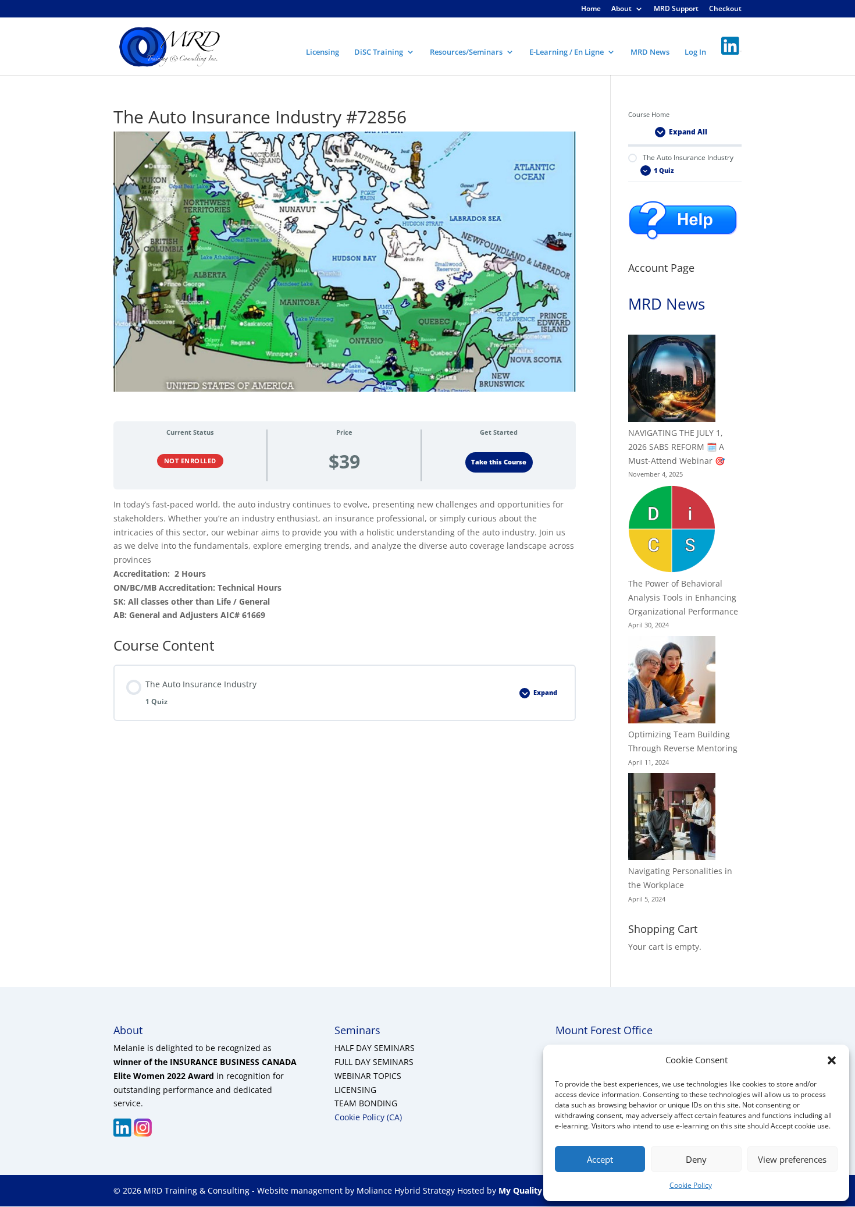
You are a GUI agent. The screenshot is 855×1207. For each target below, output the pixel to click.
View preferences (792, 1159)
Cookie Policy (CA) (368, 1117)
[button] (832, 1060)
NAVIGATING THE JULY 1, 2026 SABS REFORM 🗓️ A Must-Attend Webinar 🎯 (676, 446)
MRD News (649, 52)
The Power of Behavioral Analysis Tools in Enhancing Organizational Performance (683, 597)
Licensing (322, 52)
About (621, 9)
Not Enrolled (190, 460)
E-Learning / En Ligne (566, 52)
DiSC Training (378, 52)
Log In (695, 52)
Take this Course (498, 462)
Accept (600, 1159)
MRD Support (676, 9)
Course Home (648, 115)
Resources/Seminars (466, 52)
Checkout (725, 9)
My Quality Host (530, 1190)
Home (591, 9)
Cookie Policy (690, 1185)
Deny (696, 1159)
